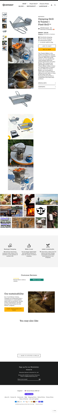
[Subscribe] (39, 379)
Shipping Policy (32, 397)
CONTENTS (41, 86)
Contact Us (13, 397)
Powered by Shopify (39, 404)
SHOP (24, 4)
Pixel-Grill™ (34, 4)
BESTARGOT (31, 6)
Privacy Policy (49, 397)
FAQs (26, 397)
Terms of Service (23, 398)
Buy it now (47, 49)
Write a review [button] (37, 279)
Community (20, 397)
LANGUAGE (43, 6)
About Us (7, 397)
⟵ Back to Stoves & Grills (29, 355)
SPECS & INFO (42, 83)
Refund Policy (41, 397)
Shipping (40, 34)
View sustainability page (14, 309)
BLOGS (21, 6)
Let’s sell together (34, 398)
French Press (44, 4)
